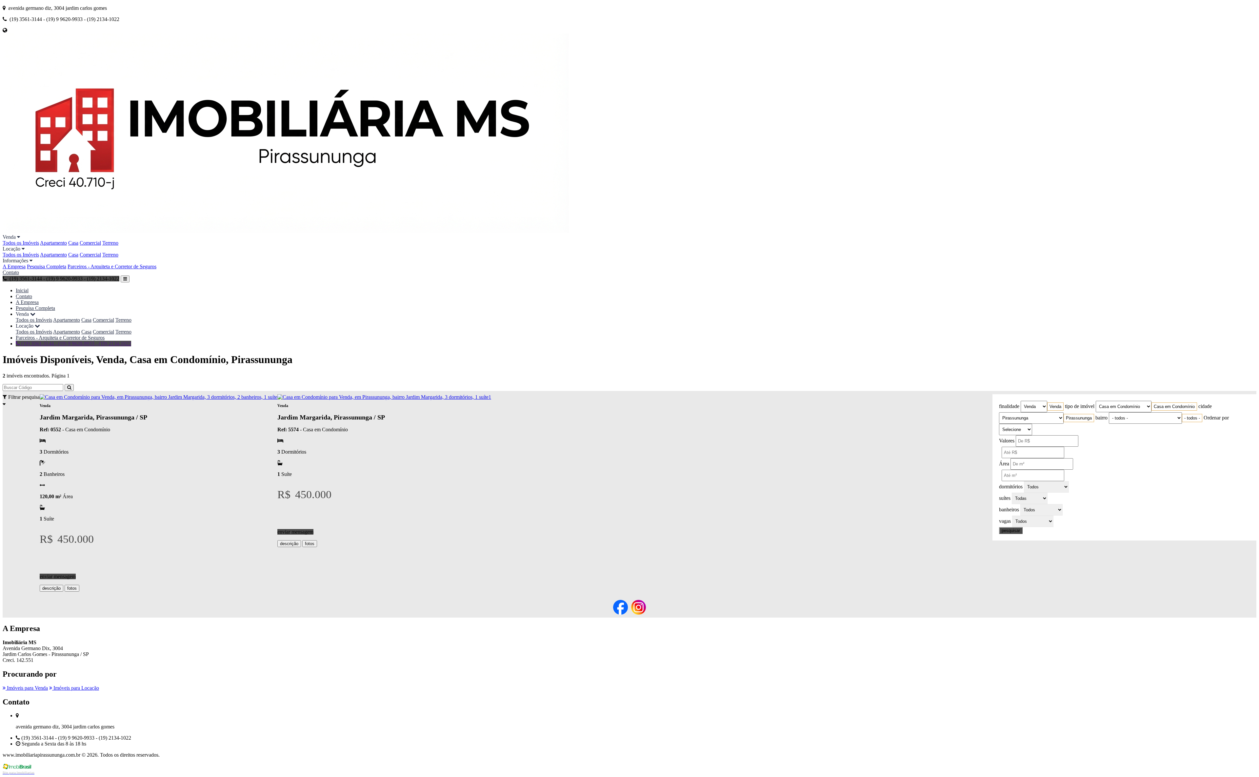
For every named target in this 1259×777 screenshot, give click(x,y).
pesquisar (1011, 530)
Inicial (22, 290)
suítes (1004, 498)
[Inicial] (286, 231)
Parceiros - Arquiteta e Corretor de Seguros (112, 266)
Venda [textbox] (1055, 406)
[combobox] (1055, 406)
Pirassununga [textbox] (1079, 418)
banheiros (1009, 509)
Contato (11, 272)
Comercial (90, 243)
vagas (1005, 521)
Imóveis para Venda (27, 688)
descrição (51, 588)
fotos (72, 588)
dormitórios (1011, 486)
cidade (1205, 406)
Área (1004, 463)
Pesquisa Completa (46, 266)
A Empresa (14, 266)
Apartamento (53, 243)
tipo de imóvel (1079, 406)
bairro (1101, 417)
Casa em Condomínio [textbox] (1174, 406)
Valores (1006, 440)
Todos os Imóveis (21, 243)
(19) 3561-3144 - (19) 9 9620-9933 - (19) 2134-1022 (75, 343)
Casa (73, 243)
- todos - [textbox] (1192, 418)
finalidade (1009, 406)
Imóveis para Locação (75, 688)
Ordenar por (1216, 417)
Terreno (110, 243)
